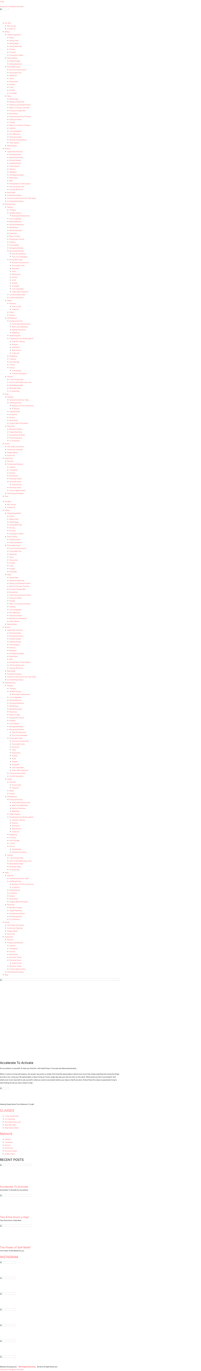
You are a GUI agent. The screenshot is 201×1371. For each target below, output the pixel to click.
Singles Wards (12, 452)
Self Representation (16, 175)
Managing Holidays (16, 248)
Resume (15, 344)
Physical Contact (15, 137)
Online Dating (12, 58)
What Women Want (16, 385)
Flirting (12, 49)
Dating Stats (13, 99)
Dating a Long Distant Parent (20, 105)
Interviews (16, 347)
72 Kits (12, 365)
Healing (10, 207)
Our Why (8, 23)
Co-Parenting (14, 441)
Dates (9, 96)
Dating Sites (13, 41)
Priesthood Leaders (14, 195)
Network (6, 1134)
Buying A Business (19, 330)
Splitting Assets (15, 163)
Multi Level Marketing (20, 327)
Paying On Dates (15, 119)
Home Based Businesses (21, 324)
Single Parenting (15, 432)
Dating (7, 32)
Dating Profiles (14, 61)
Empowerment (10, 204)
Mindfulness (14, 228)
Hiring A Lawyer (15, 160)
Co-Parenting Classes (15, 201)
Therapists (13, 470)
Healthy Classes (15, 213)
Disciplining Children (17, 435)
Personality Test (15, 73)
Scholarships (16, 371)
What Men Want (15, 388)
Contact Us (11, 29)
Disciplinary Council (16, 239)
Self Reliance (12, 318)
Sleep (11, 312)
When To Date (14, 236)
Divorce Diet (16, 306)
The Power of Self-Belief (15, 1247)
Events (7, 444)
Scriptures (16, 409)
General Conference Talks (19, 400)
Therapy (12, 210)
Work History (16, 350)
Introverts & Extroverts (17, 70)
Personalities (14, 245)
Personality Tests (18, 265)
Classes (10, 377)
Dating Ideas (14, 43)
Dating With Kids (15, 46)
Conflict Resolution (16, 298)
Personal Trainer (15, 479)
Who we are (11, 26)
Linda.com (15, 353)
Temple (12, 122)
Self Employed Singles (15, 493)
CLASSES (7, 1110)
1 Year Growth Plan (16, 379)
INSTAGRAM (9, 1257)
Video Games (14, 143)
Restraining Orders (16, 157)
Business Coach (15, 488)
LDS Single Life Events (15, 447)
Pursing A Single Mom (17, 111)
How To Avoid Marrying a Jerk (20, 382)
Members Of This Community (23, 406)
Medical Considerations (18, 140)
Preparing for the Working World (21, 339)
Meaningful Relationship (21, 216)
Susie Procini (17, 485)
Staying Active (14, 412)
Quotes (12, 417)
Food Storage (14, 362)
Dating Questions (15, 64)
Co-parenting (14, 391)
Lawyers (12, 467)
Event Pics (11, 455)
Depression (13, 81)
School (12, 368)
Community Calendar (15, 450)
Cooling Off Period (16, 190)
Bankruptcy (13, 178)
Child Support (14, 166)
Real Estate (11, 192)
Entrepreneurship (16, 321)
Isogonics (15, 309)
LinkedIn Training (18, 341)
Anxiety (12, 84)
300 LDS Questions (19, 254)
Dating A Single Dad (16, 102)
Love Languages (15, 131)
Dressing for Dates (16, 55)
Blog (6, 496)
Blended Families (15, 429)
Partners (10, 461)
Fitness (12, 315)
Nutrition (12, 303)
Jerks (11, 79)
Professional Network (15, 464)
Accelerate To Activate (14, 1186)
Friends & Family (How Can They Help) (21, 198)
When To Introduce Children (19, 125)
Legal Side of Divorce (15, 152)
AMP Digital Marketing (27, 1367)
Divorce (7, 149)
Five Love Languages (19, 257)
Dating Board (12, 146)
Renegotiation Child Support (20, 184)
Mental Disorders (15, 230)
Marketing (15, 333)
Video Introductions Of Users (20, 117)
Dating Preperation (14, 35)
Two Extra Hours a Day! (14, 1217)
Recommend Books (16, 251)
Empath (12, 90)
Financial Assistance (19, 374)
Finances (12, 359)
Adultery (12, 128)
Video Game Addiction (20, 292)
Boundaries (13, 114)
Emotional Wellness (16, 225)
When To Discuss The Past (19, 108)
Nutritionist (13, 476)
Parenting (10, 426)
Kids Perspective (15, 438)
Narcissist (13, 76)
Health (9, 301)
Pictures (12, 52)
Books (11, 38)
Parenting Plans (15, 154)
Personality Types (13, 67)
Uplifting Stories (15, 403)
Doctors (12, 473)
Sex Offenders (14, 134)
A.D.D (11, 87)
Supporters (9, 458)
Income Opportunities (17, 490)
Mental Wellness (15, 222)
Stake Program (14, 336)
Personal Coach (15, 482)
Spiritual (10, 397)
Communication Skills (17, 295)
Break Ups (13, 233)
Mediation (13, 172)
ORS (11, 181)
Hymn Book (13, 420)
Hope (7, 394)
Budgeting (13, 356)
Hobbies (12, 242)
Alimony (12, 169)
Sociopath (13, 93)
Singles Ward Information (18, 423)
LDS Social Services (16, 187)
